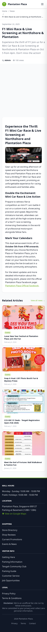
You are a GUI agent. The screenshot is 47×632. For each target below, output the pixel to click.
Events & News (9, 544)
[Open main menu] (42, 4)
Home (4, 11)
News (12, 11)
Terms (23, 623)
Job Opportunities (11, 580)
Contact (32, 623)
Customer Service (10, 575)
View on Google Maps (15, 513)
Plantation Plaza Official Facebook (22, 285)
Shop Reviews (9, 534)
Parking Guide (9, 571)
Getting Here (8, 557)
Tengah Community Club (14, 566)
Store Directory (9, 530)
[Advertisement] (23, 88)
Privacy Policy (8, 593)
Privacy (14, 623)
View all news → (38, 300)
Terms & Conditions (12, 598)
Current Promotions (12, 539)
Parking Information (12, 561)
